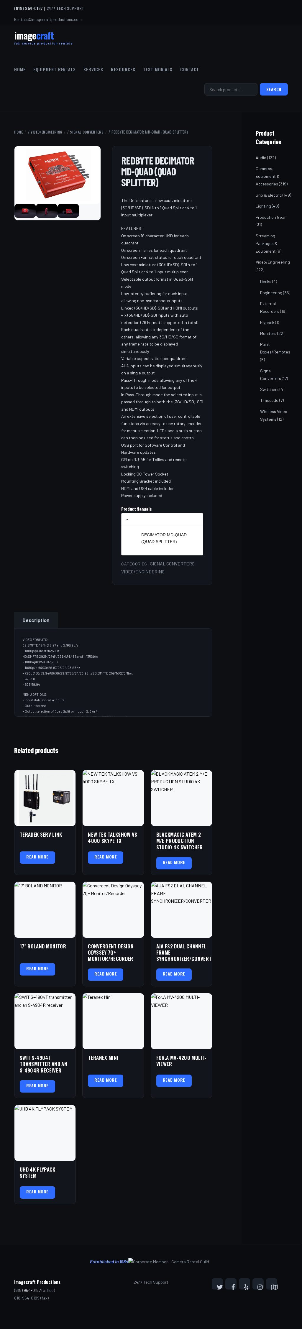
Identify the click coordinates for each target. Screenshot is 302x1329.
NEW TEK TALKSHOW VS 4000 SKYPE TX (112, 837)
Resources (123, 69)
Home (20, 69)
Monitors (268, 333)
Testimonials (158, 69)
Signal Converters (87, 131)
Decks (265, 281)
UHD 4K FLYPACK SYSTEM (37, 1172)
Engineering (271, 292)
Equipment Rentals (54, 69)
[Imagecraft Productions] (34, 38)
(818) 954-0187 (28, 8)
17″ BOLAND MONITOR (43, 946)
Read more (37, 856)
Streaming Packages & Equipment (267, 243)
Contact (189, 69)
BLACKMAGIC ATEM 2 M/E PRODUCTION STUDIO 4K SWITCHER (179, 840)
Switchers (269, 389)
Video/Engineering (46, 131)
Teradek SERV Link (41, 834)
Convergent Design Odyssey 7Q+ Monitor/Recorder (111, 952)
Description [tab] (36, 620)
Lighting (263, 205)
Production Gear (271, 217)
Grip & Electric (269, 195)
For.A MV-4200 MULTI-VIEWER (181, 1061)
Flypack (267, 322)
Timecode (269, 400)
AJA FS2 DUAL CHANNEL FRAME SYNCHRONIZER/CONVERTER (181, 952)
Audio (261, 157)
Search (273, 89)
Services (93, 69)
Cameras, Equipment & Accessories (268, 176)
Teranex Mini (103, 1058)
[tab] (162, 519)
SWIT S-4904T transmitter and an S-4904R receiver (43, 1064)
